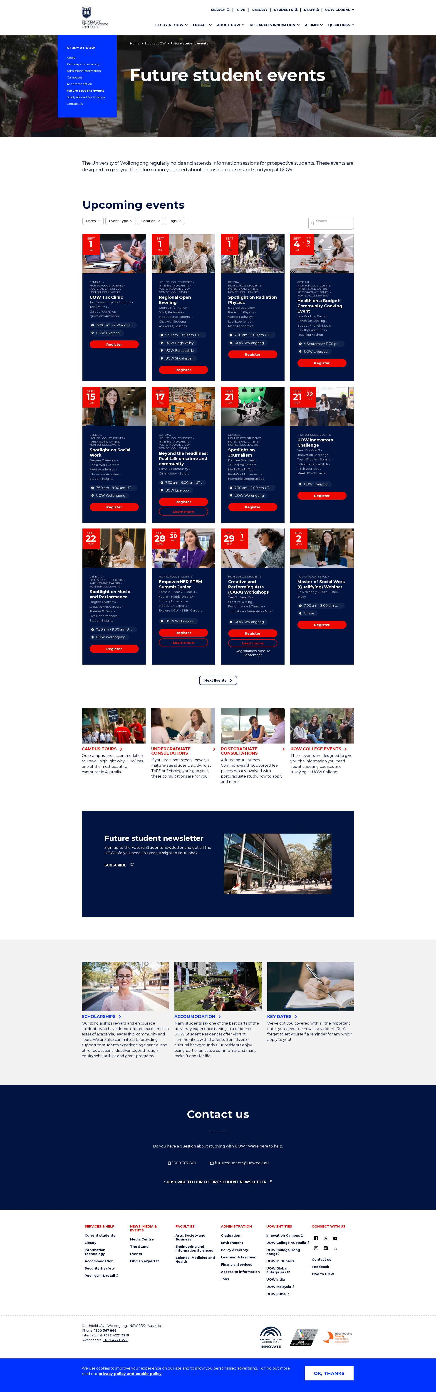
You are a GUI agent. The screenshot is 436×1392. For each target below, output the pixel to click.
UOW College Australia (286, 1243)
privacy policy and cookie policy (130, 1374)
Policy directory (234, 1250)
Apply (71, 57)
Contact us (75, 103)
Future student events (85, 90)
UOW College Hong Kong (283, 1252)
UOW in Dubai (278, 1261)
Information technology (95, 1252)
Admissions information (84, 71)
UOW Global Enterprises (276, 1270)
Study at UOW (155, 43)
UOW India (275, 1280)
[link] (114, 344)
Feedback (320, 1267)
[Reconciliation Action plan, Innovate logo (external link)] (270, 1337)
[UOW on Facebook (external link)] (316, 1238)
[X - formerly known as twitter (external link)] (325, 1238)
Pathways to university (83, 64)
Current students (100, 1236)
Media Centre (142, 1239)
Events (136, 1254)
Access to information (240, 1272)
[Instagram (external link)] (316, 1248)
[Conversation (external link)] (335, 1249)
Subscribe (115, 865)
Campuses (74, 77)
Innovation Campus (283, 1236)
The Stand (139, 1247)
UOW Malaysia (278, 1287)
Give (241, 10)
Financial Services (236, 1265)
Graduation (230, 1236)
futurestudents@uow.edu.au (241, 1163)
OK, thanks (329, 1373)
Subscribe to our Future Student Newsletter (216, 1182)
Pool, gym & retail (100, 1276)
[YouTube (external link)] (335, 1239)
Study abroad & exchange (86, 97)
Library (260, 10)
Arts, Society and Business (190, 1237)
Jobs (225, 1279)
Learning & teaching (238, 1257)
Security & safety (100, 1268)
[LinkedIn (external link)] (325, 1248)
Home (134, 43)
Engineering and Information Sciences (194, 1249)
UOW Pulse (276, 1294)
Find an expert (142, 1261)
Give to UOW (323, 1274)
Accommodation (79, 84)
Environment (232, 1243)
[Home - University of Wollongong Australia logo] (95, 17)
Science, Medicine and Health (195, 1260)
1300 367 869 (183, 1163)
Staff (309, 10)
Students (283, 10)
